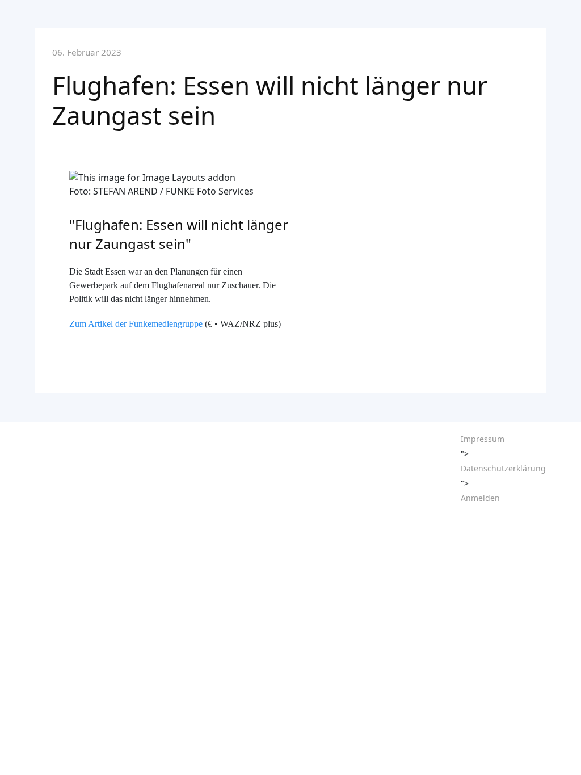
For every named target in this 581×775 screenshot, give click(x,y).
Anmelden (480, 497)
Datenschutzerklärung (503, 468)
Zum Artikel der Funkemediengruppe (136, 323)
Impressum (482, 438)
